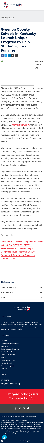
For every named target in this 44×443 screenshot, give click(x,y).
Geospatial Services (8, 355)
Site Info (22, 441)
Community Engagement (10, 343)
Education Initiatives (8, 360)
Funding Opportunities (8, 352)
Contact (4, 368)
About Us (4, 357)
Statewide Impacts (7, 366)
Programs (4, 346)
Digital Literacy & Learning (10, 349)
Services (4, 341)
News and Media (6, 363)
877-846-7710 (6, 380)
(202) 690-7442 (34, 432)
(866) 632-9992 (13, 424)
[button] (4, 437)
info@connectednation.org (10, 384)
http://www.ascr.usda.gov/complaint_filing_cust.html (18, 422)
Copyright (27, 441)
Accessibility (40, 441)
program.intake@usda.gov (14, 433)
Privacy (34, 441)
